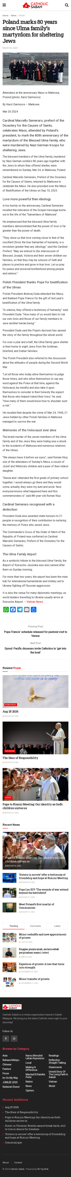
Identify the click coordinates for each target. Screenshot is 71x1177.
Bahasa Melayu (11, 1060)
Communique (13, 1142)
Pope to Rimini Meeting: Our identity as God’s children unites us (35, 859)
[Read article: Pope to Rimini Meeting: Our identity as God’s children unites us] (35, 784)
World (22, 15)
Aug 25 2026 (10, 711)
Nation (29, 1081)
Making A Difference (31, 1068)
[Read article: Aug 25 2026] (35, 691)
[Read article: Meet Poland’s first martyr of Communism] (9, 907)
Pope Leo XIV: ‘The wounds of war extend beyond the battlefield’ (43, 891)
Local (28, 1062)
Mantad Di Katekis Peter (35, 1076)
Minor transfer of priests (34, 979)
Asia (5, 1055)
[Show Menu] (4, 5)
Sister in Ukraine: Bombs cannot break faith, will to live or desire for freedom (35, 1127)
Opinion (9, 751)
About (6, 1162)
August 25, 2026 (11, 716)
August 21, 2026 (28, 897)
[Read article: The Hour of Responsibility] (35, 738)
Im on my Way (10, 1077)
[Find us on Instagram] (14, 1039)
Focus (6, 1073)
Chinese (7, 1064)
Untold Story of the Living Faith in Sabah (58, 1074)
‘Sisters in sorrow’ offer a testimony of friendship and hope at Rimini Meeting (43, 876)
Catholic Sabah (17, 1169)
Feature (7, 1069)
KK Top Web (42, 1169)
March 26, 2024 (10, 48)
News (13, 15)
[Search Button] (66, 5)
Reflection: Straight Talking (57, 1061)
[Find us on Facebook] (6, 1039)
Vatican (53, 1081)
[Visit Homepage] (35, 5)
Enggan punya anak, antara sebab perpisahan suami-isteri (39, 950)
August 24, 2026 (11, 762)
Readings (10, 705)
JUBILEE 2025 (10, 1082)
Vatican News (35, 601)
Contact (18, 1162)
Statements (55, 1067)
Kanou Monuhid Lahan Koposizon (35, 1057)
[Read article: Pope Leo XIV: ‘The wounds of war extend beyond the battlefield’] (9, 893)
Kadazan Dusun (11, 1086)
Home (5, 15)
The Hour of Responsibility (20, 758)
